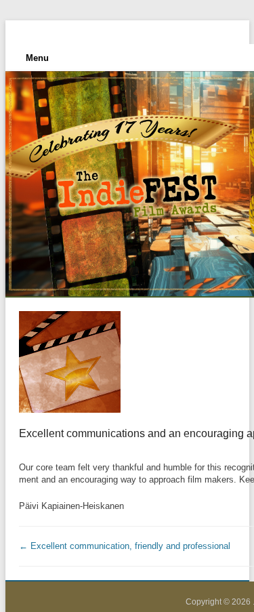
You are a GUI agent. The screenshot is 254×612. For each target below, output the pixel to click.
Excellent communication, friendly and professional (124, 546)
